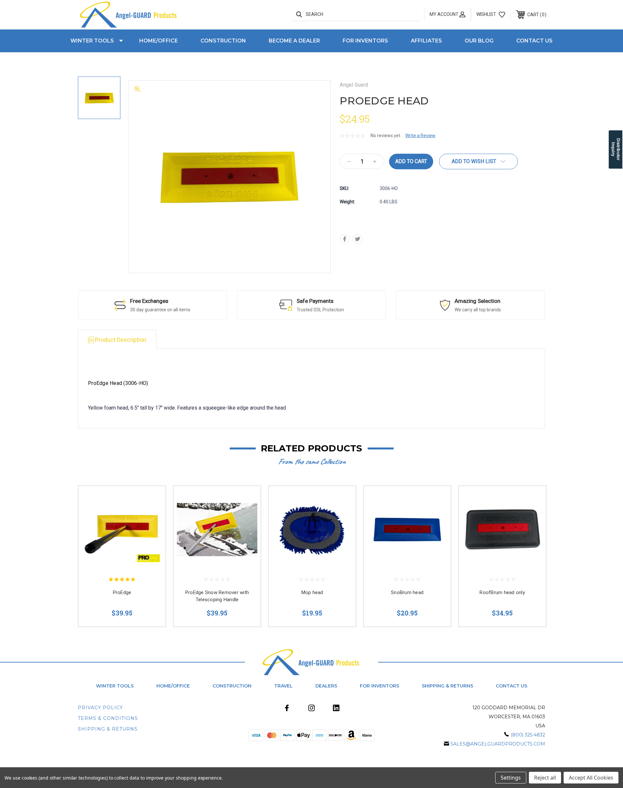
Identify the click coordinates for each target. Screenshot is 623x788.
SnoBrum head (407, 592)
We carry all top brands (478, 309)
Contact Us (534, 41)
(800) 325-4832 (528, 735)
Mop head (312, 592)
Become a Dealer (294, 41)
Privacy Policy (100, 707)
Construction (223, 41)
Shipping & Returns (447, 686)
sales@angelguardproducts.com (497, 744)
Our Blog (479, 41)
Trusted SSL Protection (320, 309)
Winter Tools (92, 41)
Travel (283, 686)
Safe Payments (315, 301)
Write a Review (420, 135)
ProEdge (122, 592)
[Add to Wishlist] (152, 515)
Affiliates (426, 41)
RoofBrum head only (502, 592)
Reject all (545, 777)
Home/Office (158, 41)
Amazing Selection (477, 301)
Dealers (326, 686)
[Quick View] (152, 499)
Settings (511, 777)
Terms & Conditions (108, 718)
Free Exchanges (149, 301)
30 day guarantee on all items (160, 309)
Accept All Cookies (591, 777)
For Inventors (365, 41)
